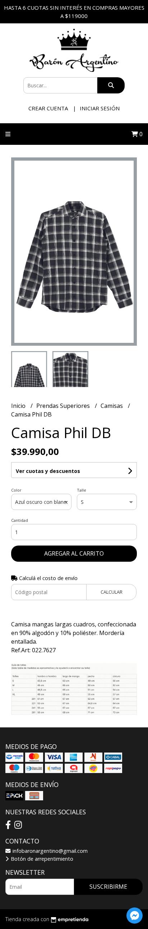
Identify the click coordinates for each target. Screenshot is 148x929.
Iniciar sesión (100, 108)
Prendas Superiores (63, 406)
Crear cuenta (48, 108)
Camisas (112, 406)
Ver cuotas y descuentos (48, 471)
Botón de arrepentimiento (41, 858)
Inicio (19, 406)
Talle (81, 490)
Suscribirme (108, 887)
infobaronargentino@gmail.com (49, 850)
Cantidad (19, 520)
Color (16, 490)
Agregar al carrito (74, 553)
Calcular (111, 592)
